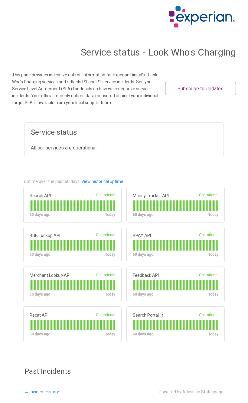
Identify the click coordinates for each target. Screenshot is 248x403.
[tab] (30, 205)
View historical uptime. (102, 181)
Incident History (41, 391)
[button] (200, 88)
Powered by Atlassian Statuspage (191, 391)
